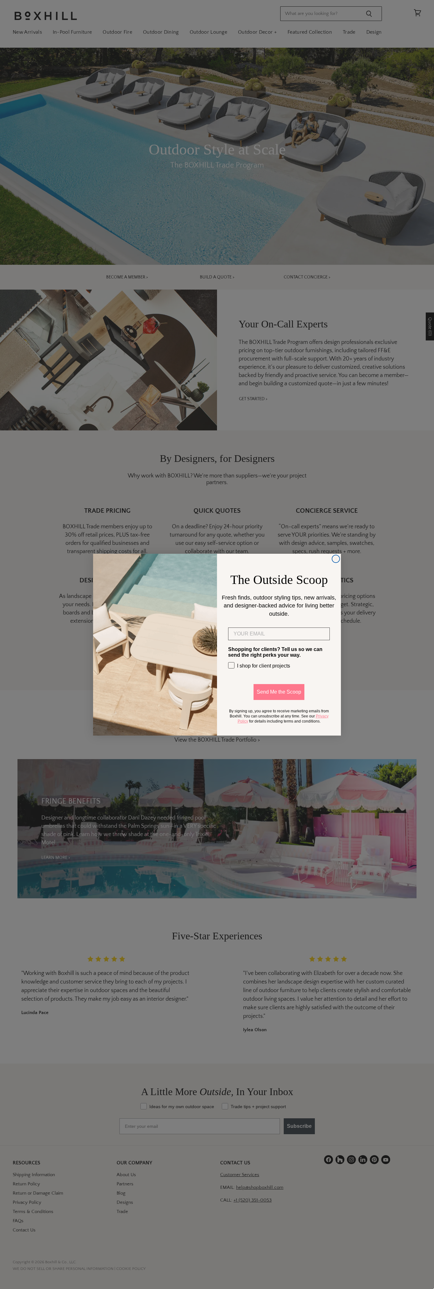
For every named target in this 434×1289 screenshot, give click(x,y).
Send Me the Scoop (279, 691)
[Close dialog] (336, 559)
